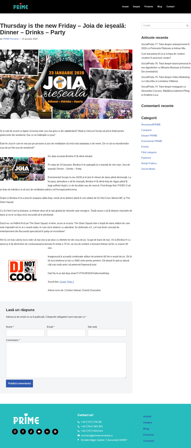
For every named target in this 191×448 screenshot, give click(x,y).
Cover (63, 282)
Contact (170, 6)
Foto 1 (70, 282)
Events (145, 146)
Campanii (146, 130)
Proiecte (148, 6)
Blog (159, 6)
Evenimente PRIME (151, 141)
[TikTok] (31, 432)
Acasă (125, 6)
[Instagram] (15, 432)
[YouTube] (39, 432)
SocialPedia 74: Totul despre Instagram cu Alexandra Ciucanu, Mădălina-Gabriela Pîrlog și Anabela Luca (165, 90)
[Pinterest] (55, 432)
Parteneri (146, 158)
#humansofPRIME (151, 124)
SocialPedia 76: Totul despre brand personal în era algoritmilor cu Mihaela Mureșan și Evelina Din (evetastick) (166, 67)
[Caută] (187, 25)
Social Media (148, 169)
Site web (92, 327)
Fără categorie (149, 152)
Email (50, 327)
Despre (136, 6)
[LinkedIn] (47, 432)
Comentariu (13, 340)
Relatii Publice (149, 163)
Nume (10, 327)
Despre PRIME (149, 135)
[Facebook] (23, 432)
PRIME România (11, 39)
